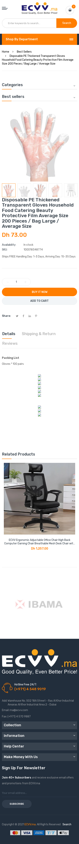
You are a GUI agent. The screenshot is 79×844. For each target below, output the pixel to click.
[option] (8, 190)
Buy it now (39, 292)
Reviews (10, 343)
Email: (5, 710)
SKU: (4, 249)
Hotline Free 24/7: (25, 684)
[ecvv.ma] (39, 6)
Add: (4, 700)
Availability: (9, 244)
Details (8, 333)
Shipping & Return (39, 333)
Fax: (4, 716)
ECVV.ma (30, 824)
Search (67, 824)
